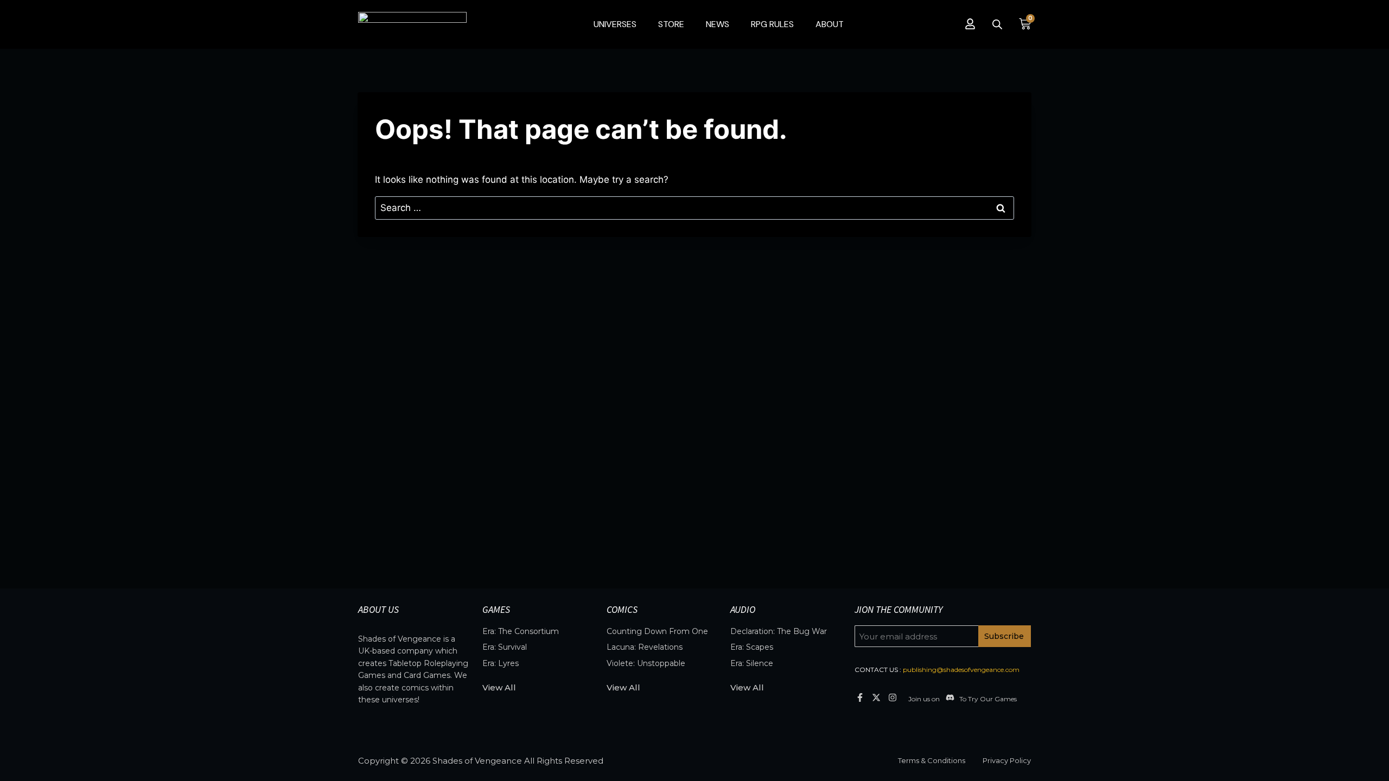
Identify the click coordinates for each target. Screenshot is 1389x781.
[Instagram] (893, 697)
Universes (615, 24)
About (829, 24)
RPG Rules (772, 24)
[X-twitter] (876, 697)
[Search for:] (694, 207)
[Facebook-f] (860, 697)
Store (671, 24)
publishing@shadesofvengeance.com (961, 669)
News (717, 24)
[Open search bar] (997, 24)
